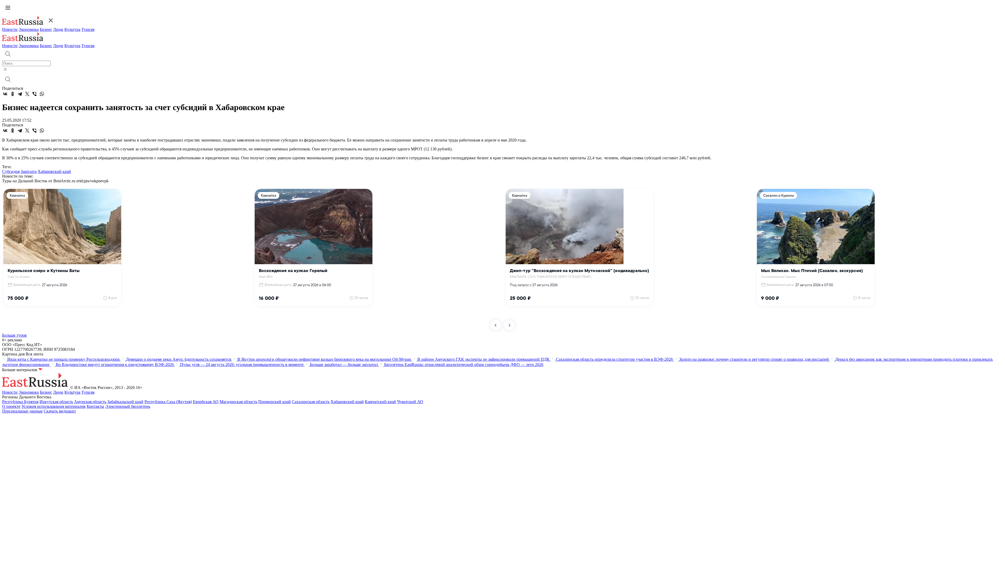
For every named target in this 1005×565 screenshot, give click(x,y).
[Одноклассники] (12, 94)
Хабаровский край (54, 171)
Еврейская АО (206, 401)
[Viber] (34, 94)
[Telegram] (20, 94)
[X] (27, 94)
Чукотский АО (410, 401)
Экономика (29, 29)
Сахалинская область (311, 401)
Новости (10, 29)
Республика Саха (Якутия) (168, 401)
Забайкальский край (125, 401)
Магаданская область (238, 401)
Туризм (87, 29)
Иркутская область (56, 401)
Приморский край (274, 401)
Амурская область (90, 401)
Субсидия (11, 171)
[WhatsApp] (42, 94)
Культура (72, 29)
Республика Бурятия (20, 401)
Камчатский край (380, 401)
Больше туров (14, 335)
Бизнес (46, 29)
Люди (58, 29)
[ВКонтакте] (5, 94)
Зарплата (29, 171)
